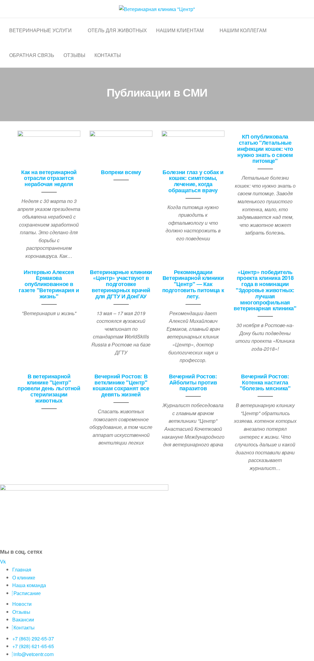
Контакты (107, 55)
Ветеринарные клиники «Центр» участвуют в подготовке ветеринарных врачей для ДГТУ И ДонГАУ (121, 284)
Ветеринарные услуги (40, 30)
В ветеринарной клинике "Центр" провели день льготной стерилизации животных (48, 388)
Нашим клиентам (180, 30)
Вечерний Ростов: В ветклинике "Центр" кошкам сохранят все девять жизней (121, 385)
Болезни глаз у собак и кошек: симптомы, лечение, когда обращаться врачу (193, 181)
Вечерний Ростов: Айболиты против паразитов (193, 382)
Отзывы (74, 55)
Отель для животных (117, 30)
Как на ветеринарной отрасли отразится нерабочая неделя (49, 178)
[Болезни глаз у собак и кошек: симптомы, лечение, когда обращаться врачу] (193, 147)
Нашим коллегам (243, 30)
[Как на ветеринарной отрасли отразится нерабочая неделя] (48, 147)
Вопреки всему (121, 172)
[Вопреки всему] (121, 147)
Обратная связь (31, 55)
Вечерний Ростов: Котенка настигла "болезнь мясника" (265, 382)
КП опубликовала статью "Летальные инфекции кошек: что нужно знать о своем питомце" (265, 148)
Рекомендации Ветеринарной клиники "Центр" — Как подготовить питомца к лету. (193, 284)
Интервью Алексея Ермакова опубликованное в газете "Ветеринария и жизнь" (49, 284)
